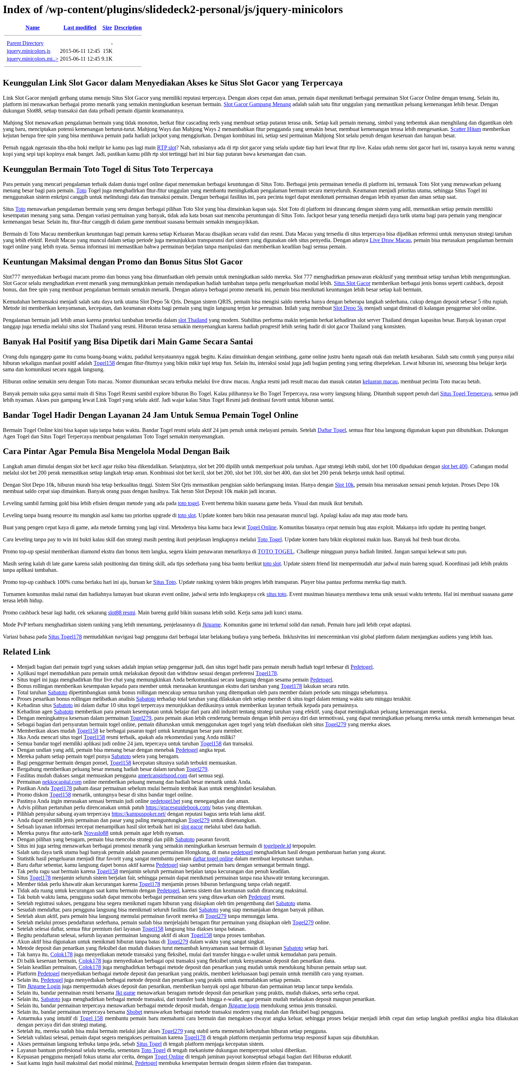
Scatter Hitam (465, 129)
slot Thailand (192, 320)
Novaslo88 (96, 833)
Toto (81, 190)
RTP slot (166, 147)
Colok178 (61, 954)
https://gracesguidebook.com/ (178, 807)
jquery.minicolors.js (28, 51)
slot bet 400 (454, 466)
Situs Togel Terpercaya (466, 393)
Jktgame (211, 625)
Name (33, 27)
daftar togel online (213, 858)
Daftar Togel (332, 430)
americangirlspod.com (162, 775)
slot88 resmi (121, 612)
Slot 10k (344, 485)
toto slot (187, 515)
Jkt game (125, 993)
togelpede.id (277, 846)
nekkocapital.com (62, 782)
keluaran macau (380, 381)
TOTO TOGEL (276, 551)
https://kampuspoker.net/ (139, 814)
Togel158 (104, 363)
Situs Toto (164, 582)
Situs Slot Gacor (352, 283)
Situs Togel (149, 1044)
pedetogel (242, 852)
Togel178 (266, 673)
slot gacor (192, 827)
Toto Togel (269, 539)
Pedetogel (361, 667)
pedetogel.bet (165, 801)
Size (107, 27)
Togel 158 (91, 1018)
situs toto (276, 594)
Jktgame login (243, 1005)
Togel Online (261, 527)
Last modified (79, 27)
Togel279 (140, 718)
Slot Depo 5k (348, 308)
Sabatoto (57, 692)
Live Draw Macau (390, 240)
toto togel (188, 503)
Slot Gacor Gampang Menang (257, 104)
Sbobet (134, 1012)
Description (128, 27)
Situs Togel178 (65, 637)
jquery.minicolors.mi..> (32, 59)
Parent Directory (25, 43)
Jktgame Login (44, 986)
